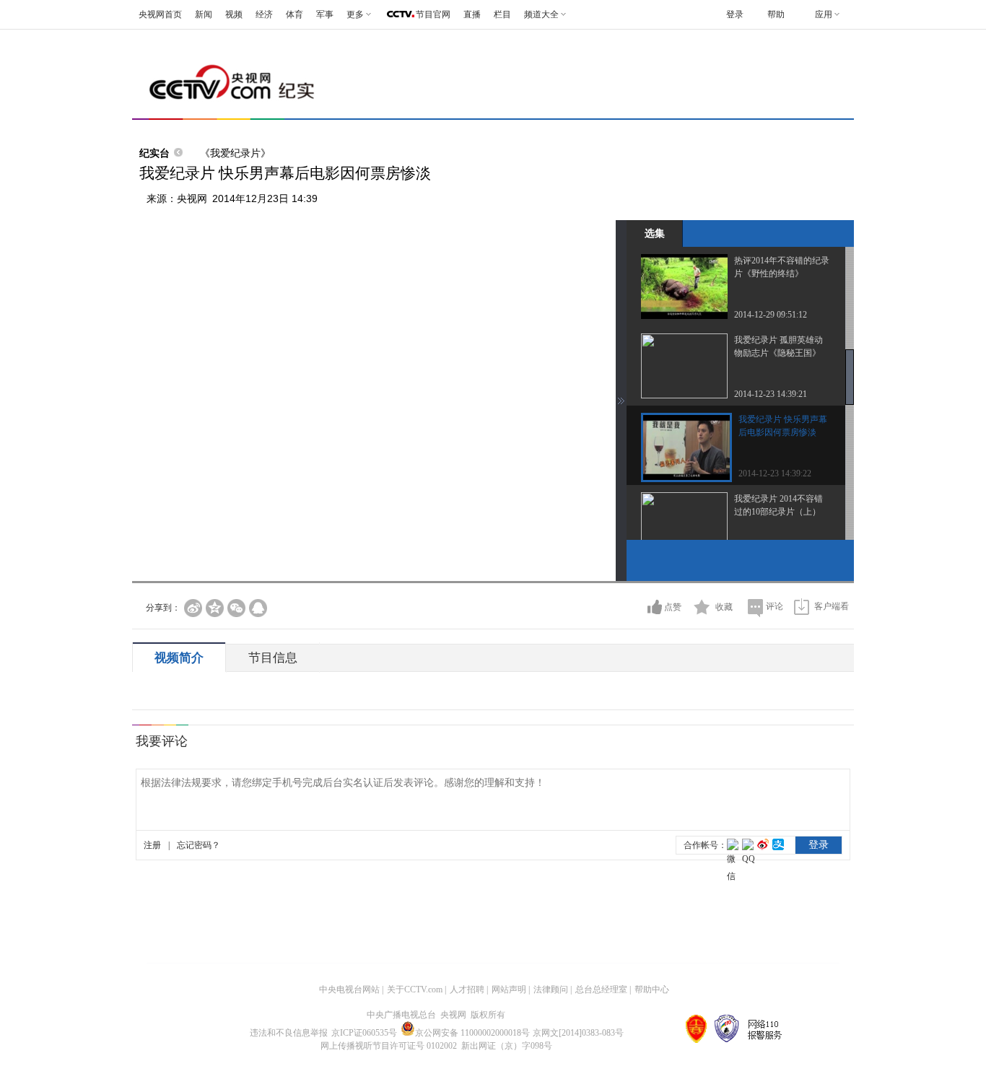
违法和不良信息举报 (289, 1033)
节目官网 (433, 14)
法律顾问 (550, 989)
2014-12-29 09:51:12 (770, 315)
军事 (324, 14)
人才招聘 (467, 989)
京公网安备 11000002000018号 (472, 1033)
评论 (774, 606)
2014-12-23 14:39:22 (774, 473)
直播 (472, 14)
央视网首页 (160, 14)
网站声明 (509, 989)
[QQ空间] (215, 608)
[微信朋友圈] (236, 608)
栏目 (502, 14)
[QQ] (258, 608)
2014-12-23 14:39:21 (770, 394)
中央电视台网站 (349, 989)
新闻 (203, 14)
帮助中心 (651, 989)
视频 (234, 14)
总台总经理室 (601, 989)
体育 (294, 14)
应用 (823, 14)
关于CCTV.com (414, 989)
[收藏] (702, 607)
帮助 (776, 14)
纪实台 (154, 153)
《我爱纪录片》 (235, 153)
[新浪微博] (193, 608)
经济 (264, 14)
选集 (655, 233)
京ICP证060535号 (364, 1033)
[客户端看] (801, 606)
